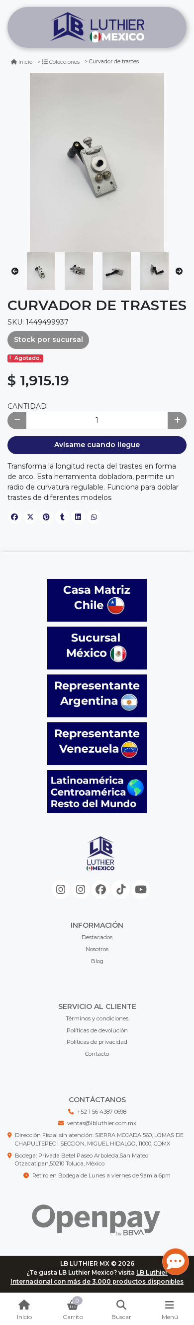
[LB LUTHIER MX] (97, 27)
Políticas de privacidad (97, 1041)
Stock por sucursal (48, 339)
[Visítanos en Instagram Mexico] (61, 889)
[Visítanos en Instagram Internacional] (81, 889)
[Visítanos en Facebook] (101, 889)
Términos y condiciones (97, 1018)
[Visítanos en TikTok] (120, 889)
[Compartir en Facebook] (14, 517)
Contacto (97, 1053)
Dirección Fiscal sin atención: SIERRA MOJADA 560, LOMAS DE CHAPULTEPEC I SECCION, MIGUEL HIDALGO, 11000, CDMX (99, 1139)
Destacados (97, 937)
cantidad (27, 406)
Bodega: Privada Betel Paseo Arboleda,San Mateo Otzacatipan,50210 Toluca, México (81, 1159)
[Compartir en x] (30, 517)
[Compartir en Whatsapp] (94, 517)
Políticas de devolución (97, 1030)
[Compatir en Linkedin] (78, 517)
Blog (97, 961)
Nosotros (97, 949)
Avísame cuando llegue (97, 444)
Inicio (25, 62)
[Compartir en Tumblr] (62, 517)
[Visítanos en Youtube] (141, 889)
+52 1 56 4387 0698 (101, 1111)
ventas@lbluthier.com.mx (101, 1123)
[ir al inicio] (100, 862)
